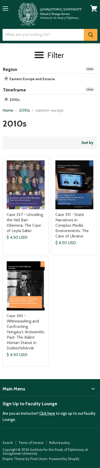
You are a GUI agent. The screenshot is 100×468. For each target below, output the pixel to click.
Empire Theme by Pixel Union (25, 459)
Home (8, 110)
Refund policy (59, 443)
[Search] (90, 35)
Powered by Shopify (64, 459)
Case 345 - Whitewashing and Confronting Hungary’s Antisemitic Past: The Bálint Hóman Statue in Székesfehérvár (25, 331)
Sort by (87, 143)
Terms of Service (31, 443)
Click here (47, 413)
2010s (14, 99)
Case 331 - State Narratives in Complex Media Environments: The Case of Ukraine (72, 225)
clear (89, 69)
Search (8, 443)
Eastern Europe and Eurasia (32, 79)
